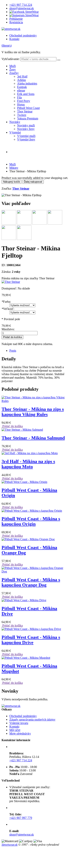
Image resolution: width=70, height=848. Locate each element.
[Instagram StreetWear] (24, 15)
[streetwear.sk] (11, 29)
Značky (14, 73)
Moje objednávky (20, 733)
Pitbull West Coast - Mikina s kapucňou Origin (31, 521)
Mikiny (13, 167)
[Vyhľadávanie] (58, 60)
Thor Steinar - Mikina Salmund (33, 437)
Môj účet (14, 730)
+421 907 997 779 (20, 817)
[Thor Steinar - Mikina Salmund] (22, 429)
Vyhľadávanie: (11, 59)
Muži (12, 66)
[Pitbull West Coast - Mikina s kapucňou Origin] (32, 510)
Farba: (6, 301)
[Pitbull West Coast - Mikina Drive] (24, 600)
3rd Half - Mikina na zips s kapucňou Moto (28, 464)
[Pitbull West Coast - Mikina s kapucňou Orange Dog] (35, 571)
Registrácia (16, 22)
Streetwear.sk (10, 844)
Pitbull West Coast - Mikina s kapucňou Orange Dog (31, 582)
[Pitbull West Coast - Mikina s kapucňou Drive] (31, 629)
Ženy (12, 69)
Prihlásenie (16, 18)
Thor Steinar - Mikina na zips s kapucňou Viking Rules (33, 412)
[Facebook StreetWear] (24, 11)
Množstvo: (8, 329)
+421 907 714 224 (20, 4)
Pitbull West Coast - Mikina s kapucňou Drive (31, 640)
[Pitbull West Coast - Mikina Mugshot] (26, 657)
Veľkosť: (8, 308)
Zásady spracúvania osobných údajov (32, 719)
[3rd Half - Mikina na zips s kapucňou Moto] (30, 453)
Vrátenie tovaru (18, 723)
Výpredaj (15, 132)
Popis (12, 350)
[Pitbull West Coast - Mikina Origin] (24, 482)
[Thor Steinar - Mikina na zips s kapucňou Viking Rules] (35, 401)
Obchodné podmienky (23, 35)
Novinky (14, 122)
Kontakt (14, 39)
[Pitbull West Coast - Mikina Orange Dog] (28, 539)
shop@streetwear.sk (21, 8)
